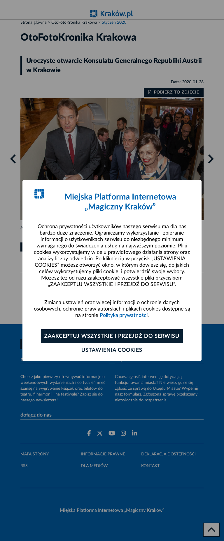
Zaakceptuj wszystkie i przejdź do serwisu (111, 336)
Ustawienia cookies (111, 350)
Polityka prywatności (124, 315)
